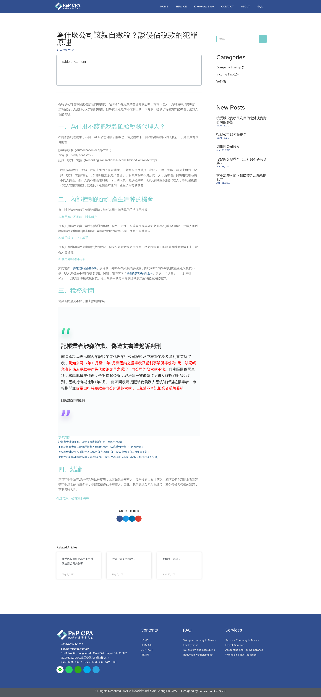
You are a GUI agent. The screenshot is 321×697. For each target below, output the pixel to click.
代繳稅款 (62, 498)
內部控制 (76, 498)
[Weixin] (78, 669)
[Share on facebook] (119, 519)
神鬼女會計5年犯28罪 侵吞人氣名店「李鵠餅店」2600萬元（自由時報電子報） (104, 451)
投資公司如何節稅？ (124, 558)
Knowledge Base (204, 6)
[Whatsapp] (68, 669)
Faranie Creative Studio (212, 691)
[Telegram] (96, 669)
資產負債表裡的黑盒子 (140, 273)
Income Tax (224, 74)
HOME (164, 6)
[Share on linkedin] (132, 519)
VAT (219, 81)
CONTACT (227, 6)
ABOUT (245, 6)
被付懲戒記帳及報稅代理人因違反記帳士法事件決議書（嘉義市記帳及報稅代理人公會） (109, 456)
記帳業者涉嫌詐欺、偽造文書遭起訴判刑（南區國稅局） (90, 441)
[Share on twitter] (126, 519)
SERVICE (181, 6)
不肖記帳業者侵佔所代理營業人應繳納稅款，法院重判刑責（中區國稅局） (101, 446)
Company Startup (228, 67)
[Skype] (86, 669)
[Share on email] (138, 519)
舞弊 (86, 498)
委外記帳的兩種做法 (85, 268)
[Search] (263, 39)
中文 (260, 6)
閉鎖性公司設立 (172, 558)
